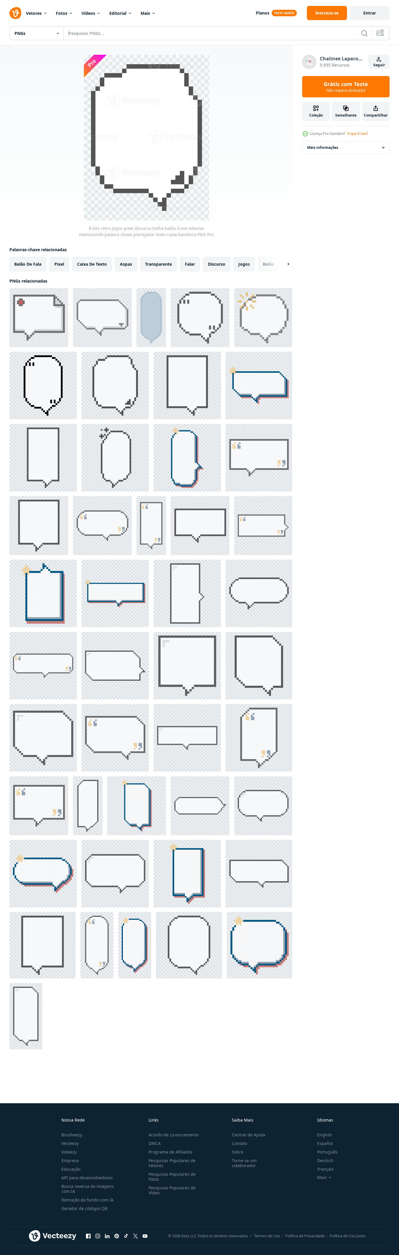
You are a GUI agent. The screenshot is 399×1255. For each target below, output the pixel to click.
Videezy (68, 1152)
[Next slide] (283, 264)
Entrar (369, 13)
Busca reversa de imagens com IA (87, 1188)
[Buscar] (364, 33)
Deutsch (325, 1160)
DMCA (155, 1143)
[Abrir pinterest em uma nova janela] (116, 1235)
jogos (244, 264)
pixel (59, 264)
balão (268, 264)
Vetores (34, 13)
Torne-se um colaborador (244, 1163)
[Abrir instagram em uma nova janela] (97, 1235)
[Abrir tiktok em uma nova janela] (126, 1235)
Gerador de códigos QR (84, 1208)
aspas (126, 264)
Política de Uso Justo (348, 1235)
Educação (70, 1169)
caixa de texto (92, 264)
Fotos (61, 13)
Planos (262, 13)
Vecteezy (70, 1143)
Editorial (117, 13)
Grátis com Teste (346, 86)
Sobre (237, 1152)
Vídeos (88, 13)
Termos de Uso (267, 1235)
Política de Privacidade (305, 1235)
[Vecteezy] (15, 13)
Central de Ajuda (248, 1135)
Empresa (70, 1160)
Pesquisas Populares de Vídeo (172, 1190)
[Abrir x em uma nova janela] (135, 1235)
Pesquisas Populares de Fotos (172, 1176)
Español (325, 1143)
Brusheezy (71, 1135)
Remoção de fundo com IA (87, 1200)
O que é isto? (357, 133)
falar (190, 264)
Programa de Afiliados (170, 1152)
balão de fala (27, 264)
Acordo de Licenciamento (173, 1135)
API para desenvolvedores (87, 1177)
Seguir (379, 64)
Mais (145, 13)
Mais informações (322, 147)
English (324, 1135)
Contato (239, 1143)
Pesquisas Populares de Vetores (172, 1163)
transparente (158, 264)
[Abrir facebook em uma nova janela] (88, 1235)
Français (325, 1169)
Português (327, 1152)
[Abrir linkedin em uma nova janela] (107, 1235)
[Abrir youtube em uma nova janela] (145, 1235)
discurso (216, 264)
